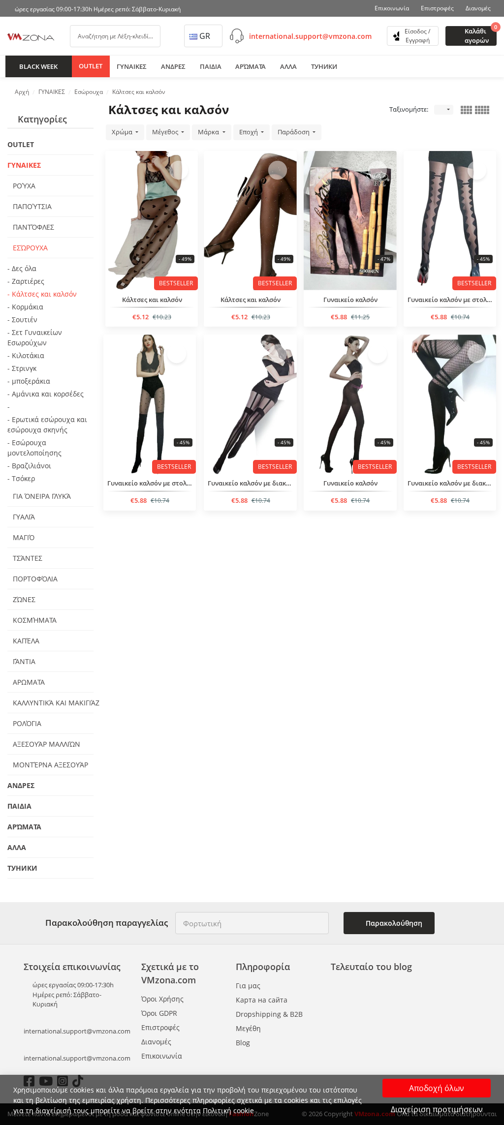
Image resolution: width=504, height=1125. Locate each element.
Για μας (248, 985)
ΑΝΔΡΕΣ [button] (173, 66)
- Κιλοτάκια (25, 355)
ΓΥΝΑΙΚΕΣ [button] (132, 66)
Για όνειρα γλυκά (41, 496)
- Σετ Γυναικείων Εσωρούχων (34, 337)
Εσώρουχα (29, 247)
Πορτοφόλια (34, 578)
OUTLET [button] (90, 65)
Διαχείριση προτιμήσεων (437, 1109)
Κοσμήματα (34, 620)
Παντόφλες (32, 227)
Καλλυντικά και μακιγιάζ (52, 702)
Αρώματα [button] (250, 66)
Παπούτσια (31, 206)
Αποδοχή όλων (436, 1088)
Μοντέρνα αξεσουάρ (49, 764)
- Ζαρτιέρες (25, 281)
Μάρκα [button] (209, 131)
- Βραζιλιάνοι (29, 465)
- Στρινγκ (21, 368)
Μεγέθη (248, 1028)
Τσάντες (26, 558)
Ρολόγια (26, 723)
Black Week (38, 66)
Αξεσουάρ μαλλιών (45, 744)
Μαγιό (22, 537)
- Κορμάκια (25, 306)
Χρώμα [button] (123, 131)
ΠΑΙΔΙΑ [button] (210, 66)
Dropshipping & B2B (269, 1014)
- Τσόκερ (21, 478)
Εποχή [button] (249, 131)
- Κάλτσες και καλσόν (42, 294)
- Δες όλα (21, 268)
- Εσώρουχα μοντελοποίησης (34, 447)
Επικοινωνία (392, 8)
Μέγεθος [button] (166, 131)
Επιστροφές (437, 8)
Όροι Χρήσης (162, 998)
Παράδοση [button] (294, 131)
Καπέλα (25, 640)
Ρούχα (23, 185)
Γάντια (23, 661)
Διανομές (478, 8)
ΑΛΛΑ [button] (288, 66)
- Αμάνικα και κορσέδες (45, 393)
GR (204, 35)
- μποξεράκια (28, 381)
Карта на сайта (261, 999)
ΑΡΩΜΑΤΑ (28, 682)
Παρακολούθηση (393, 923)
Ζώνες (23, 599)
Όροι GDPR (159, 1013)
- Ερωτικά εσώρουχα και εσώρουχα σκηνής (47, 424)
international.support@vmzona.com (310, 36)
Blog (243, 1042)
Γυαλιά (23, 516)
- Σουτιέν (22, 319)
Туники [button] (324, 66)
